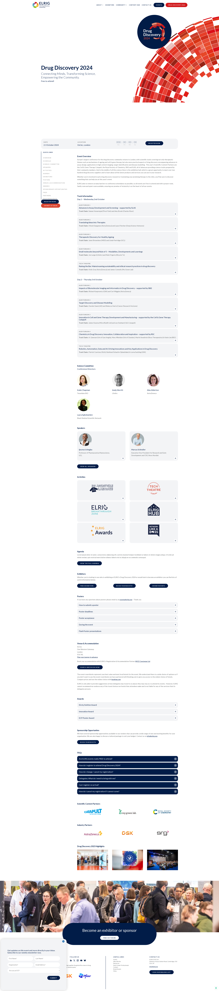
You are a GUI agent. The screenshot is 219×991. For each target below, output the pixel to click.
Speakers (47, 167)
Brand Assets (117, 969)
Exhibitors (109, 5)
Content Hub (134, 5)
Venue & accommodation (54, 183)
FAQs (45, 192)
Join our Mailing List (161, 972)
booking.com (116, 679)
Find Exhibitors (87, 586)
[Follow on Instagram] (78, 960)
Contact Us (146, 5)
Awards (46, 186)
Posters (46, 180)
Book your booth (88, 742)
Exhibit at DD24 (50, 205)
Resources (116, 963)
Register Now (154, 143)
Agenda (46, 173)
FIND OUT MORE (109, 937)
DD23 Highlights (50, 198)
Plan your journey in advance (87, 657)
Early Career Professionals (121, 965)
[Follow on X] (74, 960)
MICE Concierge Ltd (142, 661)
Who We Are (117, 961)
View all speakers (88, 466)
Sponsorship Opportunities (55, 189)
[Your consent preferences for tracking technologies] (216, 988)
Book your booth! (124, 586)
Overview (47, 158)
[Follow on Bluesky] (85, 960)
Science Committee (51, 164)
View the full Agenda (89, 563)
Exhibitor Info (158, 586)
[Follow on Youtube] (81, 960)
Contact (115, 967)
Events (159, 5)
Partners (47, 195)
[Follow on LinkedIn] (71, 960)
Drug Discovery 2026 (176, 5)
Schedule (47, 161)
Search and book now (90, 667)
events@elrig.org (126, 600)
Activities (47, 170)
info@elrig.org (152, 736)
